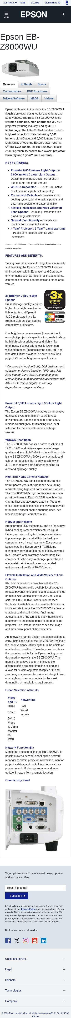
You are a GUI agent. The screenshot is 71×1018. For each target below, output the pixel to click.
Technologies (13, 990)
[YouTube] (34, 940)
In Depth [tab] (26, 84)
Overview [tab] (9, 84)
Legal (8, 969)
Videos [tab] (49, 98)
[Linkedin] (43, 940)
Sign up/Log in (52, 3)
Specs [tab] (42, 84)
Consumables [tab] (12, 91)
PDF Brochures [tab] (37, 91)
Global (35, 3)
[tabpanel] (35, 479)
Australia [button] (8, 3)
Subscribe (16, 895)
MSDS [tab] (35, 98)
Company (11, 1001)
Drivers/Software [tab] (14, 98)
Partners (10, 979)
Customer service (16, 958)
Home (22, 3)
